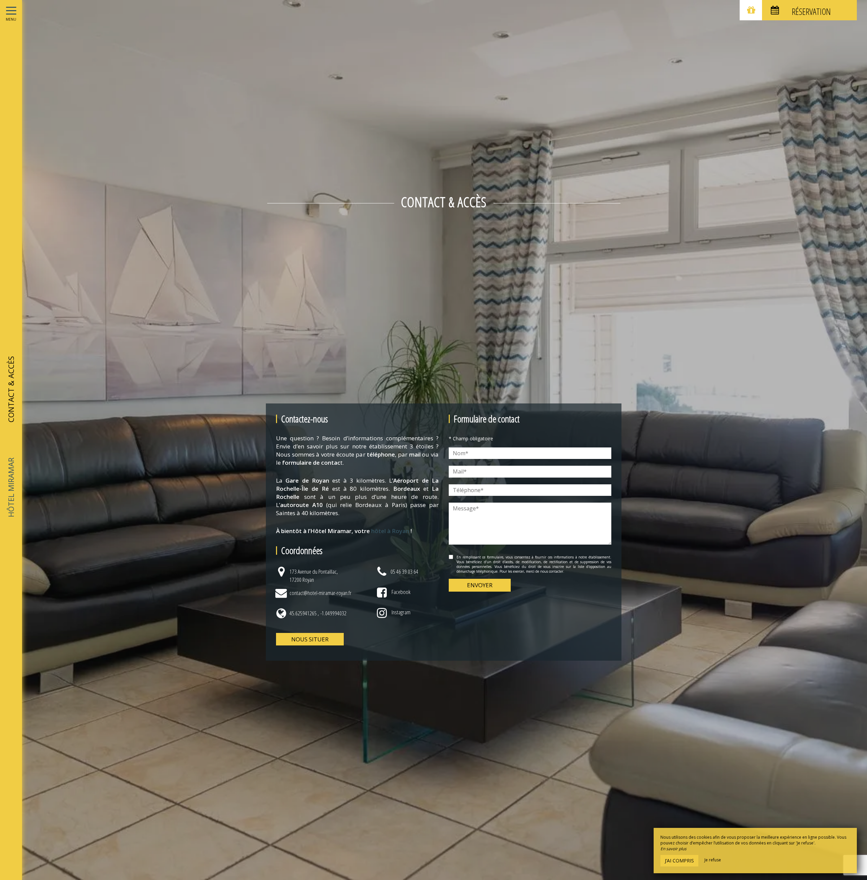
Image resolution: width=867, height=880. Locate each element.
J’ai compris (679, 860)
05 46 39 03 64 (404, 571)
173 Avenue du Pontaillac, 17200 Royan (314, 576)
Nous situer (310, 639)
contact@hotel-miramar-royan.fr (321, 593)
